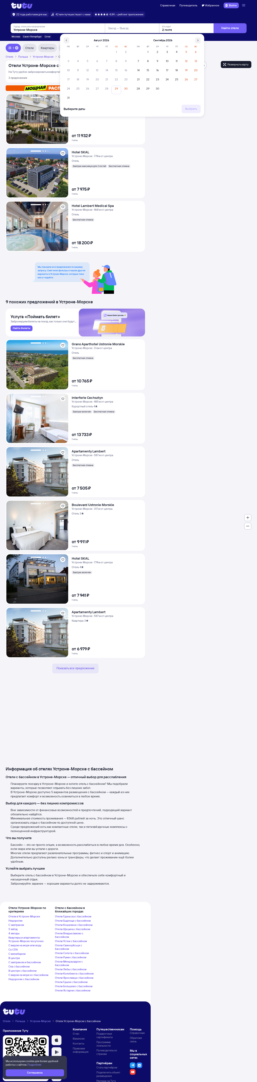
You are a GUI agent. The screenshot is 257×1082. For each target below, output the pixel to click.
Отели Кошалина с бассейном (74, 925)
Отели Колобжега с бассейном (74, 973)
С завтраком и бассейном (24, 962)
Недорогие (15, 920)
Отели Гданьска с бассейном (73, 916)
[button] (56, 1040)
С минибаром (17, 953)
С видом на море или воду (24, 945)
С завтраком (16, 925)
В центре (14, 958)
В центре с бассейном (22, 970)
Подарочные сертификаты (104, 1035)
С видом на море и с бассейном (28, 975)
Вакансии (79, 1038)
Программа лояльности (103, 1043)
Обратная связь (136, 1039)
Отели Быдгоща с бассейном (73, 920)
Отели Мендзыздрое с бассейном (69, 963)
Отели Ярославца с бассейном (74, 977)
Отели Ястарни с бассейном (72, 990)
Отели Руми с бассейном (70, 957)
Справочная (167, 5)
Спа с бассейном (19, 966)
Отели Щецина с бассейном (72, 929)
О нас (76, 1033)
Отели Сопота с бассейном (72, 953)
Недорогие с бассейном (23, 979)
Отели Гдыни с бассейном (71, 982)
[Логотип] (22, 5)
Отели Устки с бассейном (71, 941)
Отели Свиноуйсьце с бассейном (68, 947)
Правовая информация (80, 1050)
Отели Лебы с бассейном (71, 969)
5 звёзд (13, 929)
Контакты (78, 1043)
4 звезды (13, 933)
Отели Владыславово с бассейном (69, 935)
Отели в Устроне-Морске (24, 916)
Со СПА (13, 949)
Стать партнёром (106, 1067)
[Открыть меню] (244, 5)
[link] (22, 328)
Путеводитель (188, 5)
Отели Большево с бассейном (74, 986)
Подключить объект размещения (108, 1074)
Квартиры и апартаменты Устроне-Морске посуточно (26, 939)
